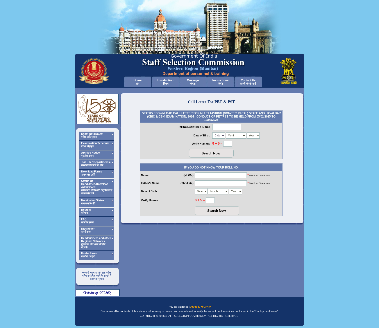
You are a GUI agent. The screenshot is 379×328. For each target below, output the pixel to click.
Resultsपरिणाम (86, 211)
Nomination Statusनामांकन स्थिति (92, 202)
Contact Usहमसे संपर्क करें (248, 82)
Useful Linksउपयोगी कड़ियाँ (89, 255)
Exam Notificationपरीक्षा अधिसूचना (92, 135)
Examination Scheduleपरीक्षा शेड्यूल (95, 145)
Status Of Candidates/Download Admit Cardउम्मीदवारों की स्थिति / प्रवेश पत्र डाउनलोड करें (96, 187)
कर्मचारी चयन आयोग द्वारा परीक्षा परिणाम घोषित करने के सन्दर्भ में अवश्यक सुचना (96, 275)
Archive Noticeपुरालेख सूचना (90, 154)
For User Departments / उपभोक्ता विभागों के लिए (96, 164)
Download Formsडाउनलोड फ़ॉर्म (91, 173)
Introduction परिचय (165, 82)
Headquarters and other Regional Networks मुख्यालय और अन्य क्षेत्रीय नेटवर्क (96, 243)
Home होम (137, 82)
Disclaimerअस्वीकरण (88, 230)
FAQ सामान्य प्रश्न (87, 221)
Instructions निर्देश (220, 82)
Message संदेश (193, 82)
